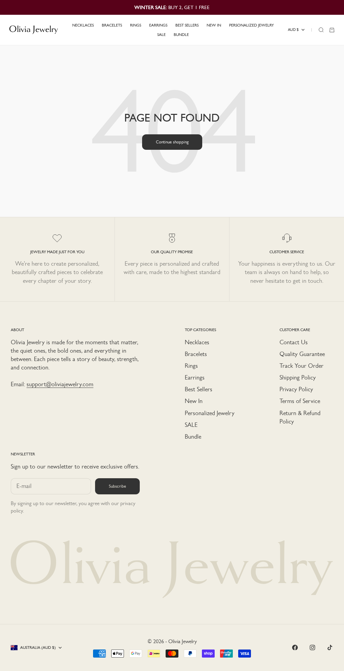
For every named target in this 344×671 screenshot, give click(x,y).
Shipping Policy (298, 377)
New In (194, 401)
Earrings (195, 377)
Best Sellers (198, 389)
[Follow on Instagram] (312, 647)
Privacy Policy (296, 389)
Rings (191, 365)
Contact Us (294, 342)
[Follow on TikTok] (330, 647)
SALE (191, 425)
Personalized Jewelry (209, 413)
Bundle (193, 436)
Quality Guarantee (302, 354)
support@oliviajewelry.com (60, 384)
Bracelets (196, 354)
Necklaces (197, 342)
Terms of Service (300, 401)
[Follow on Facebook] (295, 647)
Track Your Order (302, 365)
